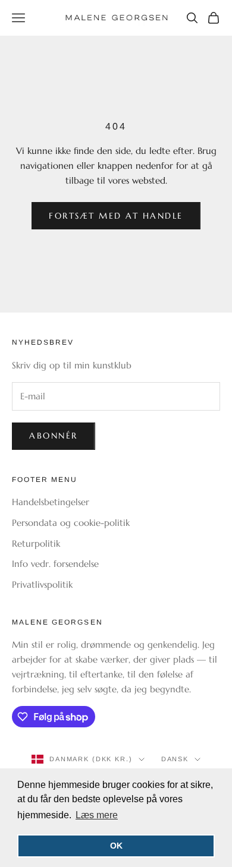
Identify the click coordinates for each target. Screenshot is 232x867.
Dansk (175, 758)
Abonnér (53, 435)
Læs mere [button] (97, 815)
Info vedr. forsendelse (55, 563)
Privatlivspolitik (42, 584)
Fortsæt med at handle (116, 215)
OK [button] (116, 845)
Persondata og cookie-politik (71, 522)
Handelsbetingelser (50, 501)
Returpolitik (36, 543)
